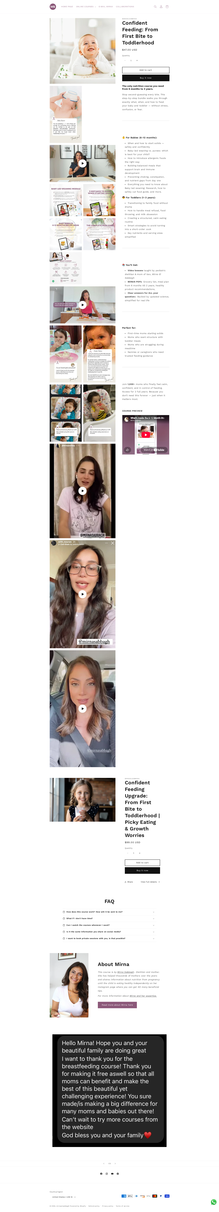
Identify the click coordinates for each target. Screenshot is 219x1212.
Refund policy (94, 1206)
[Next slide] (115, 1163)
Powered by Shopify (78, 1206)
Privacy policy (107, 1206)
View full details (149, 882)
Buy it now (146, 78)
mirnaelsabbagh (62, 1206)
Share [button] (130, 882)
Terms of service (122, 1206)
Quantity (126, 55)
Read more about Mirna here (117, 1005)
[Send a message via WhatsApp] (214, 1202)
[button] (86, 6)
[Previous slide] (104, 1163)
